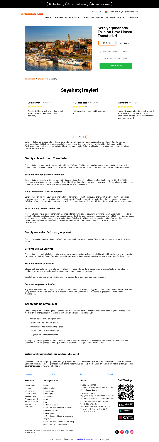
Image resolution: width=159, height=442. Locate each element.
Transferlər (30, 79)
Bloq (119, 17)
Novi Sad (83, 374)
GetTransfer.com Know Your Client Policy (58, 422)
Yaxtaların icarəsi (31, 401)
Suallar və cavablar (130, 17)
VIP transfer (29, 391)
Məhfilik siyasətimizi (85, 439)
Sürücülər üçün (75, 17)
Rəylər (112, 17)
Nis (53, 374)
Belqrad (110, 374)
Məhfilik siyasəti (49, 413)
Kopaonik (28, 374)
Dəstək (48, 17)
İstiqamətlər (43, 79)
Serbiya (54, 79)
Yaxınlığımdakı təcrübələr (30, 405)
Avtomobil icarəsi (31, 399)
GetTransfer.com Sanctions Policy (56, 424)
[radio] (29, 106)
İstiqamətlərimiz (60, 17)
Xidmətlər (29, 380)
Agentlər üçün (102, 17)
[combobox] (117, 52)
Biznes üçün (89, 17)
